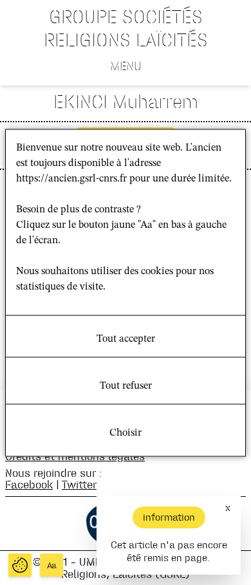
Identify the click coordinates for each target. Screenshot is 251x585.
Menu (126, 66)
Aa (52, 565)
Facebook (29, 484)
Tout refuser (126, 385)
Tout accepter (126, 338)
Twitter (79, 484)
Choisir (125, 432)
